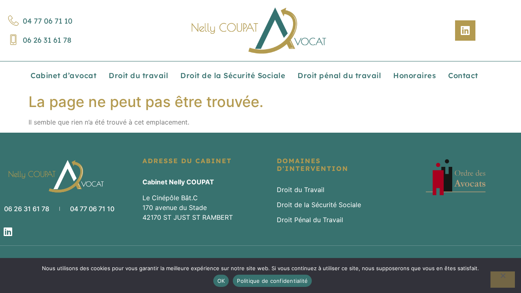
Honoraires (414, 75)
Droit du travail (138, 75)
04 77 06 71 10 (47, 21)
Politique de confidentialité (272, 281)
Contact (463, 75)
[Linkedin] (465, 30)
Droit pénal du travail (339, 75)
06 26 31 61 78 (47, 40)
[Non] (502, 279)
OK (221, 281)
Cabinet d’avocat (63, 75)
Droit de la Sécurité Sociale (232, 75)
